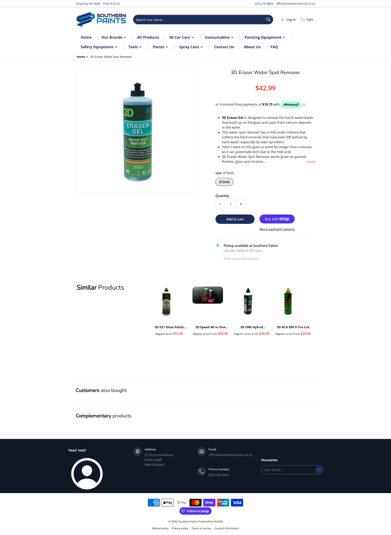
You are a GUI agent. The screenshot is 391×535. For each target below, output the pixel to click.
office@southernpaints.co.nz (295, 3)
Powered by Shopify (211, 521)
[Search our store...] (268, 19)
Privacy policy (180, 528)
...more (309, 161)
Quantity (222, 196)
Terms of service (201, 528)
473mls (224, 182)
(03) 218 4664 (264, 3)
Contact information (226, 528)
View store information (241, 258)
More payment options (277, 229)
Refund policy (160, 528)
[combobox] (203, 19)
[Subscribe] (319, 470)
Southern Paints (188, 521)
